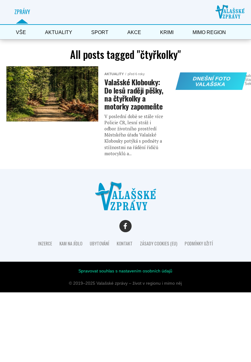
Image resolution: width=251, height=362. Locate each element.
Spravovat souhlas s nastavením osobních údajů (125, 270)
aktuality (58, 32)
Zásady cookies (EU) (158, 243)
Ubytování (99, 243)
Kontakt (125, 243)
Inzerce (45, 243)
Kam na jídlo (70, 243)
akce (134, 32)
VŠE (21, 32)
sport (99, 32)
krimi (167, 32)
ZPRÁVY (22, 12)
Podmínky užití (199, 243)
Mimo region (209, 32)
